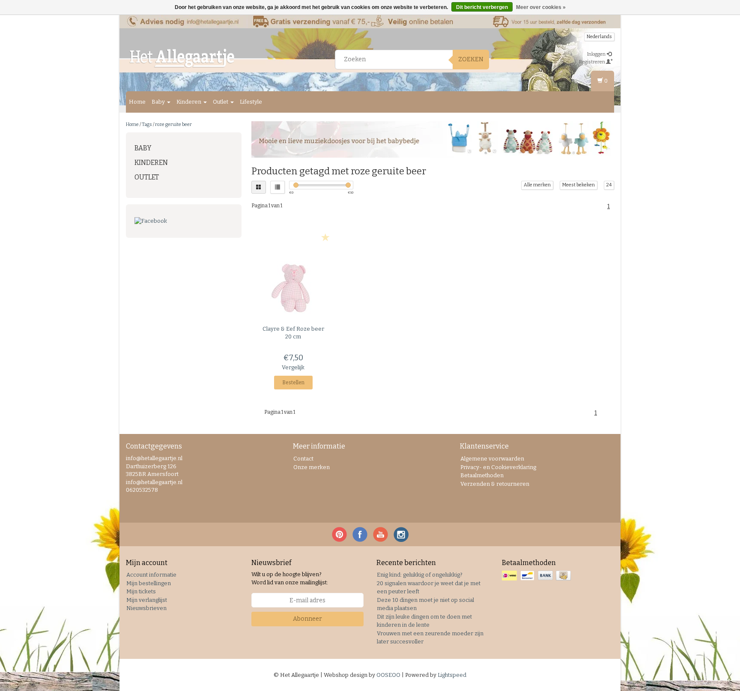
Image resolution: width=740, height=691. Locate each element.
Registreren (592, 62)
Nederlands (599, 36)
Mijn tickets (141, 591)
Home (137, 102)
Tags (147, 124)
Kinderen (189, 102)
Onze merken (311, 467)
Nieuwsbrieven (146, 608)
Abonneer (307, 618)
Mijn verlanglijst (146, 600)
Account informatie (151, 574)
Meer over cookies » (541, 7)
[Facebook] (183, 221)
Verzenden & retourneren (494, 484)
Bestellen (293, 383)
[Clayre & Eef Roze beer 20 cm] (293, 284)
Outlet (221, 102)
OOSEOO (388, 675)
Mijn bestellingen (148, 583)
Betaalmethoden (482, 475)
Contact (303, 458)
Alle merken (537, 185)
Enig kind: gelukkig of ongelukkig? (419, 574)
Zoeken (470, 59)
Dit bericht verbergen (482, 7)
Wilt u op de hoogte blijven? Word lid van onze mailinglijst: (289, 578)
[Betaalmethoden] (537, 576)
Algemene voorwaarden (492, 458)
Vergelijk (293, 367)
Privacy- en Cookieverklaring (498, 467)
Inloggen (596, 54)
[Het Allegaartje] (182, 58)
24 (609, 185)
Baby (159, 102)
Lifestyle (251, 102)
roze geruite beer (173, 124)
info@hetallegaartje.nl (154, 482)
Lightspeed (452, 675)
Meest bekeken (578, 185)
